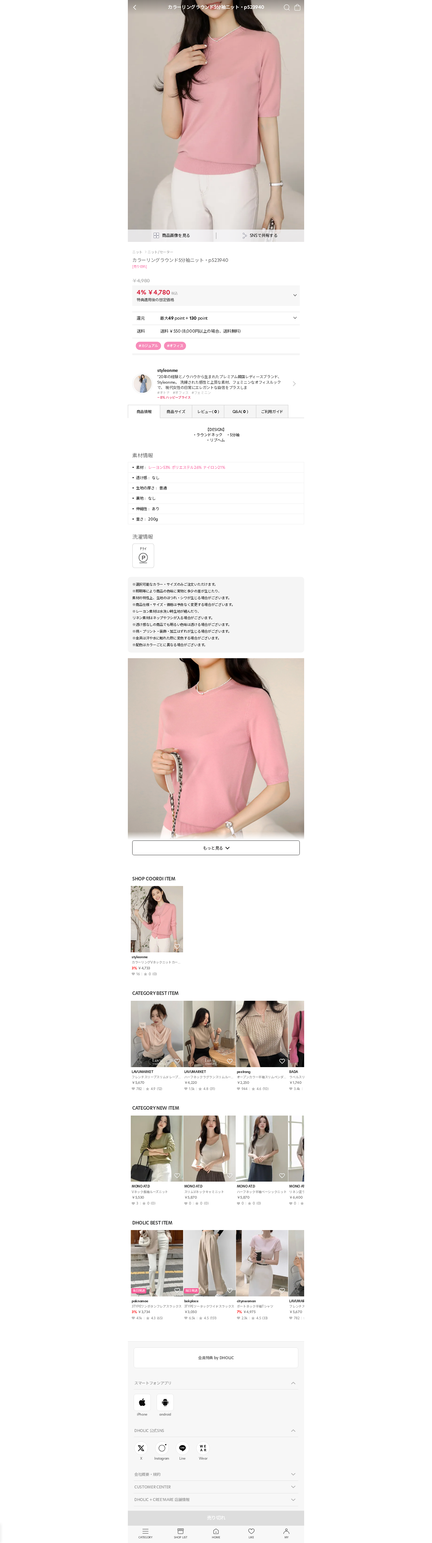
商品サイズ (176, 411)
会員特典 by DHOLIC (216, 1357)
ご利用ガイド (272, 411)
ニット (137, 252)
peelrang (243, 1072)
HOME (216, 1537)
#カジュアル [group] (148, 345)
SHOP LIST (180, 1537)
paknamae (140, 1301)
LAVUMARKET (142, 1072)
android (165, 1414)
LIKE (251, 1537)
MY (286, 1537)
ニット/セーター (160, 252)
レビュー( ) (208, 411)
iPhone (142, 1414)
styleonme (140, 957)
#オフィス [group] (175, 345)
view (293, 383)
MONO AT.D (141, 1186)
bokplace (191, 1301)
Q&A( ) (240, 411)
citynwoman (246, 1301)
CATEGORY (145, 1537)
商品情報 (144, 411)
